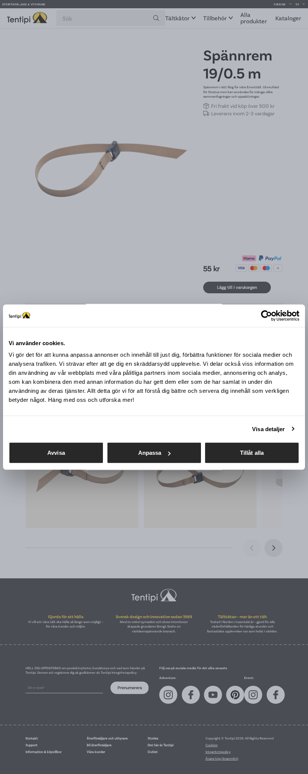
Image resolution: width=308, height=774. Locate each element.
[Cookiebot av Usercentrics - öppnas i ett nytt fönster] (266, 315)
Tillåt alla (252, 453)
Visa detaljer (268, 428)
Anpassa (150, 453)
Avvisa (56, 453)
